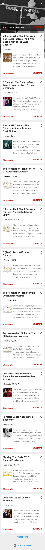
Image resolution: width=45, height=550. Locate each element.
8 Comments (8, 284)
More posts (22, 537)
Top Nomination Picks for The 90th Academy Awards (19, 335)
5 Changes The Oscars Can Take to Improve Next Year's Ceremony (18, 85)
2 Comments (8, 449)
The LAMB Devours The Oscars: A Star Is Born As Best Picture (17, 128)
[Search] (41, 5)
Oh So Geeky (22, 10)
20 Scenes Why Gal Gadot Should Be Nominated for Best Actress (19, 376)
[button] (40, 36)
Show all (38, 27)
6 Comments (8, 365)
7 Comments (8, 160)
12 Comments (8, 74)
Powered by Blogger (24, 545)
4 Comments (8, 408)
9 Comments (8, 489)
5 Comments (8, 529)
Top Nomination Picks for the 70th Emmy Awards (19, 294)
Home (22, 18)
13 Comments (8, 244)
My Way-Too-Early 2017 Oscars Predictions (16, 459)
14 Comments (8, 117)
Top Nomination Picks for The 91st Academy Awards (19, 170)
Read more (37, 73)
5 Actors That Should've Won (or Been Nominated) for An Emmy (19, 212)
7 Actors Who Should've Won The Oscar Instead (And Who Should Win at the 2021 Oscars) (19, 40)
